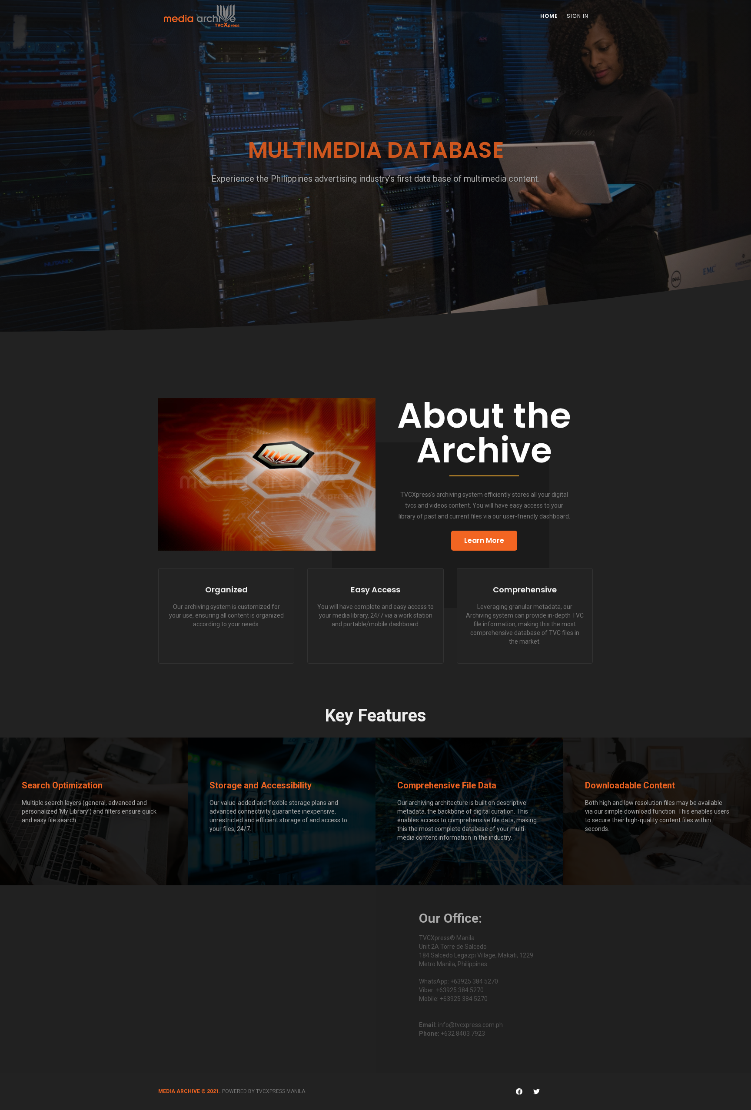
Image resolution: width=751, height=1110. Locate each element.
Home (549, 16)
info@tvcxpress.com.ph (470, 1024)
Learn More (484, 540)
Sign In (577, 16)
